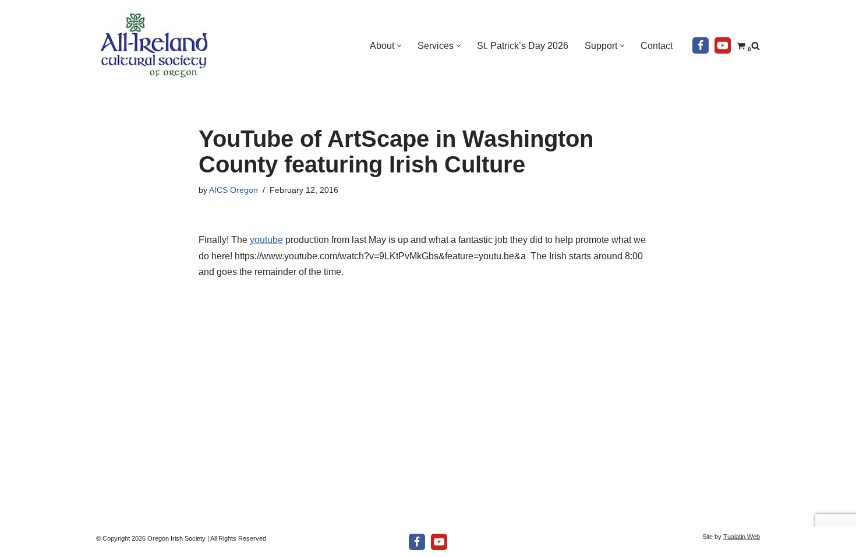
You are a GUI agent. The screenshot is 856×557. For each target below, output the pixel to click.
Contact (657, 46)
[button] (399, 46)
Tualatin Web (741, 536)
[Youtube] (722, 45)
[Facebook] (700, 45)
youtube (266, 240)
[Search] (755, 45)
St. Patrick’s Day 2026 (522, 46)
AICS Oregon (233, 190)
